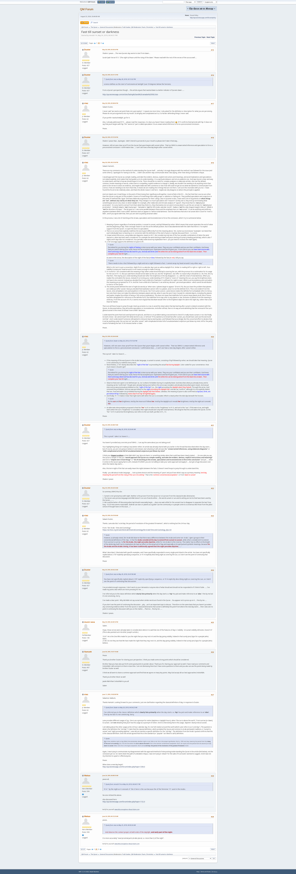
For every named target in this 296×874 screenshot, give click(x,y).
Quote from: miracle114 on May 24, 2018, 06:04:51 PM (123, 784)
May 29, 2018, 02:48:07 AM (110, 425)
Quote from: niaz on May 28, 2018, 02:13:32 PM (121, 79)
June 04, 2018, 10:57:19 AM (110, 652)
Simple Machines (94, 871)
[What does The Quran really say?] (83, 794)
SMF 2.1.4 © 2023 (84, 871)
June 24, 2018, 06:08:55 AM (110, 775)
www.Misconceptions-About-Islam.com (126, 809)
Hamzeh (88, 651)
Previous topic (199, 37)
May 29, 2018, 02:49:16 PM (110, 622)
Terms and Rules (205, 871)
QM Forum (86, 9)
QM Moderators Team (138, 27)
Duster (87, 49)
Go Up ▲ (214, 871)
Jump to (184, 858)
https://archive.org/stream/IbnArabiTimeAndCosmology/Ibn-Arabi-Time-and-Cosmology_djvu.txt (137, 530)
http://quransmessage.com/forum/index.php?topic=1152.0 (124, 802)
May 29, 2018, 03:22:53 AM (110, 488)
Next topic (211, 37)
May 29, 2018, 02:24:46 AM (110, 336)
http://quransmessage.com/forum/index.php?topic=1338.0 (124, 767)
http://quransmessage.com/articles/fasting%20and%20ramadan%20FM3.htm (130, 94)
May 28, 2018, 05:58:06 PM (110, 103)
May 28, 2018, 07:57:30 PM (110, 137)
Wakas (87, 775)
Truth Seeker (126, 27)
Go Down (84, 43)
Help (197, 871)
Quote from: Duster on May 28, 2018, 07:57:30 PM (121, 341)
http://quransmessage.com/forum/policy (203, 18)
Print (213, 43)
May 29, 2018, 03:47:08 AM (110, 515)
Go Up (83, 849)
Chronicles (149, 27)
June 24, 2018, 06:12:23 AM (110, 816)
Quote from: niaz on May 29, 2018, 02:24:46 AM (121, 429)
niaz (86, 103)
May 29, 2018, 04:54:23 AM (110, 570)
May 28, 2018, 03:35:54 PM (110, 49)
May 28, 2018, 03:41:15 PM (110, 75)
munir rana (89, 622)
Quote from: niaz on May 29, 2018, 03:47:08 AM (121, 574)
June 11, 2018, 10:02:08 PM (110, 694)
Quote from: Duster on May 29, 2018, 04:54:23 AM (121, 707)
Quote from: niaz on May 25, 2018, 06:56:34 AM (121, 825)
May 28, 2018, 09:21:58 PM (110, 162)
